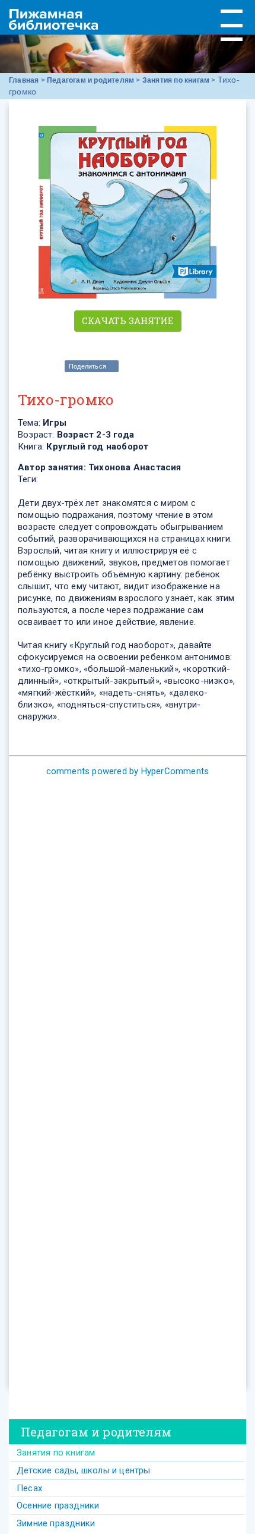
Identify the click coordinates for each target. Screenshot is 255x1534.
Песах (29, 1488)
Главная (24, 80)
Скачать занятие (128, 320)
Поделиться (87, 366)
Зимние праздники (56, 1523)
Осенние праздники (58, 1505)
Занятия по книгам (175, 80)
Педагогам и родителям (90, 80)
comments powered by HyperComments (127, 771)
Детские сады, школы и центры (84, 1470)
